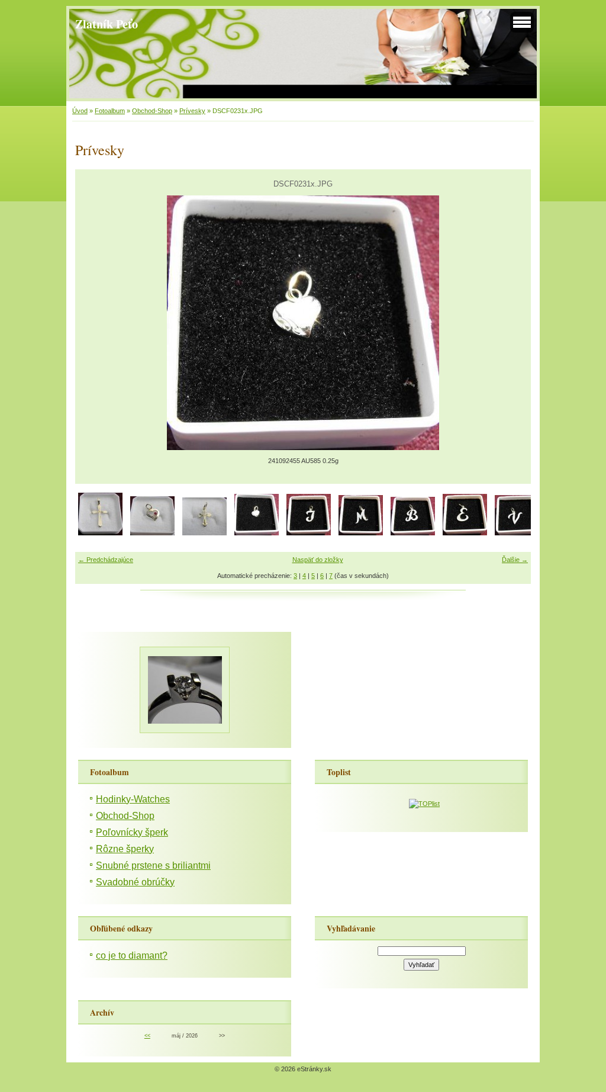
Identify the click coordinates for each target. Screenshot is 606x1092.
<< (147, 1036)
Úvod (80, 110)
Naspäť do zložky (317, 559)
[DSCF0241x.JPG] (465, 533)
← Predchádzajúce (105, 559)
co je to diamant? (131, 955)
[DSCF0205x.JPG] (152, 533)
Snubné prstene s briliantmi (153, 865)
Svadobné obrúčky (135, 882)
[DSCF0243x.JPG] (517, 533)
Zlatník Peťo (106, 24)
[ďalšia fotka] (511, 322)
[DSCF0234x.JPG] (308, 533)
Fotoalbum (110, 110)
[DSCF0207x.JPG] (204, 533)
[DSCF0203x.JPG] (100, 533)
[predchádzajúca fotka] (94, 322)
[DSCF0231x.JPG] (256, 533)
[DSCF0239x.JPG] (413, 533)
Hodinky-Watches (133, 799)
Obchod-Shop (152, 110)
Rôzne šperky (125, 849)
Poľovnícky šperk (132, 832)
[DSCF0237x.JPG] (361, 533)
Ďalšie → (515, 559)
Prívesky (192, 110)
